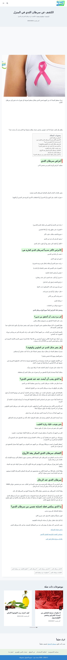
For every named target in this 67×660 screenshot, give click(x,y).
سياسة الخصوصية (53, 652)
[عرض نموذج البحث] (7, 3)
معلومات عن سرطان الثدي (42, 572)
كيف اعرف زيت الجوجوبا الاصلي (18, 613)
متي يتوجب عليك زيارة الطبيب (53, 148)
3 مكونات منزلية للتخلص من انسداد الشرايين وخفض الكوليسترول (50, 615)
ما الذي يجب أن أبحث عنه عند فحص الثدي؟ (49, 146)
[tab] (36, 627)
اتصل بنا (11, 652)
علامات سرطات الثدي (56, 572)
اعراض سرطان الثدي (44, 569)
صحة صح (36, 657)
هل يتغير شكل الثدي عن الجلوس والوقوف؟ (50, 144)
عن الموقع (32, 652)
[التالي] (6, 608)
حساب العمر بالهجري (21, 652)
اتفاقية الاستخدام (41, 652)
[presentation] (49, 599)
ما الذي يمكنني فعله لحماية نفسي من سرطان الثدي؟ (47, 154)
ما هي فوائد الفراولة (56, 529)
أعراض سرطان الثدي (55, 137)
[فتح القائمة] (3, 3)
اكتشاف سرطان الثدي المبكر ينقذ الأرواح (50, 150)
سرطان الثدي (33, 569)
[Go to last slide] (60, 608)
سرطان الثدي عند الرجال (54, 152)
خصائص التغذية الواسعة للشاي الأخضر (51, 534)
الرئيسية (47, 16)
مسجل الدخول (52, 644)
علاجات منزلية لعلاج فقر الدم (54, 539)
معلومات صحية (40, 16)
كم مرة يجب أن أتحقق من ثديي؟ (52, 142)
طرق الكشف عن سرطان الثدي (20, 569)
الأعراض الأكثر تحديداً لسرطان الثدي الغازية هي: (48, 140)
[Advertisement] (33, 42)
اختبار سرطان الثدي (57, 569)
